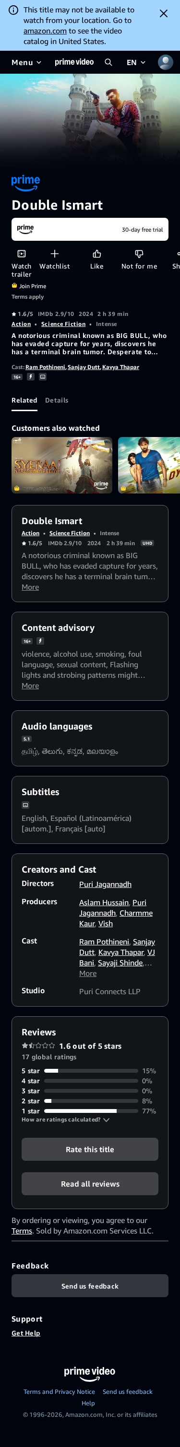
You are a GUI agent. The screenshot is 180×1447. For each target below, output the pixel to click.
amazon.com (45, 30)
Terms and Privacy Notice (59, 1391)
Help (88, 1403)
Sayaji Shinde (120, 962)
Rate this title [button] (90, 1149)
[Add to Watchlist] (54, 253)
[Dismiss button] (163, 13)
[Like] (96, 253)
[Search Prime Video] (108, 62)
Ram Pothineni (45, 366)
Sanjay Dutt (84, 366)
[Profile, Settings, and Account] (165, 62)
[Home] (74, 62)
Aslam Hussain (104, 902)
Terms (22, 1230)
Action (21, 323)
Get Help (26, 1333)
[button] (66, 1119)
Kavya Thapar (120, 366)
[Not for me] (139, 253)
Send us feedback (128, 1391)
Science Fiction (63, 323)
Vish (105, 923)
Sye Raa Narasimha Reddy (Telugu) (62, 465)
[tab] (24, 399)
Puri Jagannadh (105, 884)
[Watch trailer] (21, 253)
